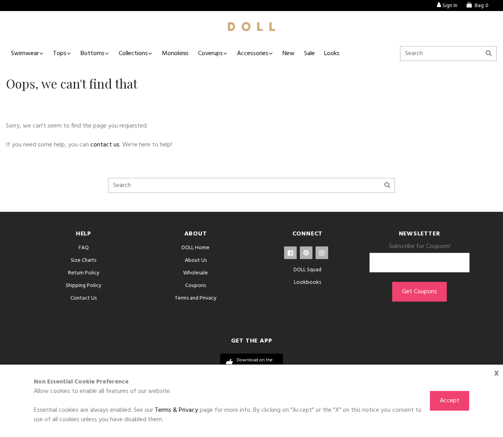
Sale (309, 53)
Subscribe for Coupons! (419, 246)
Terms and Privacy (196, 298)
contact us (104, 145)
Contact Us (83, 298)
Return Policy (83, 273)
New (289, 53)
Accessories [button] (252, 53)
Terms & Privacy (176, 410)
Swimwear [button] (25, 53)
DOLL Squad (307, 269)
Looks (332, 53)
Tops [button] (59, 53)
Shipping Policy (83, 285)
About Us (196, 260)
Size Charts (83, 260)
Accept (449, 401)
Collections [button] (133, 53)
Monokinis (175, 53)
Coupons (195, 285)
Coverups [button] (210, 53)
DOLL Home (195, 247)
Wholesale (195, 273)
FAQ (84, 247)
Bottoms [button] (93, 53)
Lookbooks (307, 282)
